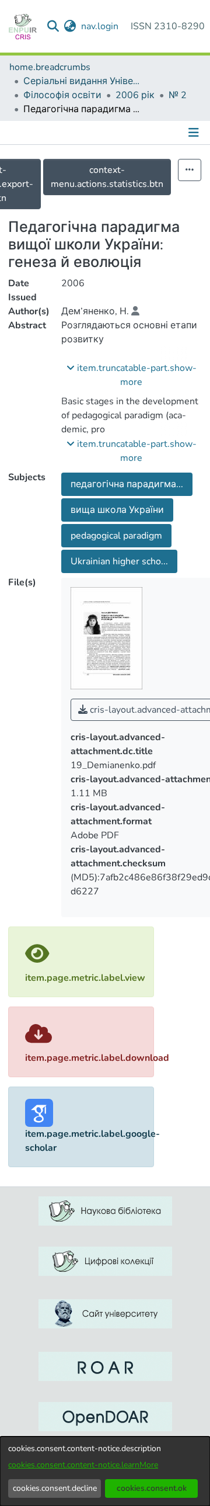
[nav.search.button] (53, 26)
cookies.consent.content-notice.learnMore (83, 1464)
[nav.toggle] (195, 132)
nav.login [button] (100, 26)
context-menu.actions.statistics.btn (107, 177)
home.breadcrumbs (49, 67)
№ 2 (178, 95)
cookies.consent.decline (55, 1488)
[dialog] (105, 1471)
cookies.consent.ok (152, 1488)
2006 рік (135, 95)
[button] (131, 375)
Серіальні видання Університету (81, 81)
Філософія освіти (62, 95)
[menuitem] (70, 26)
